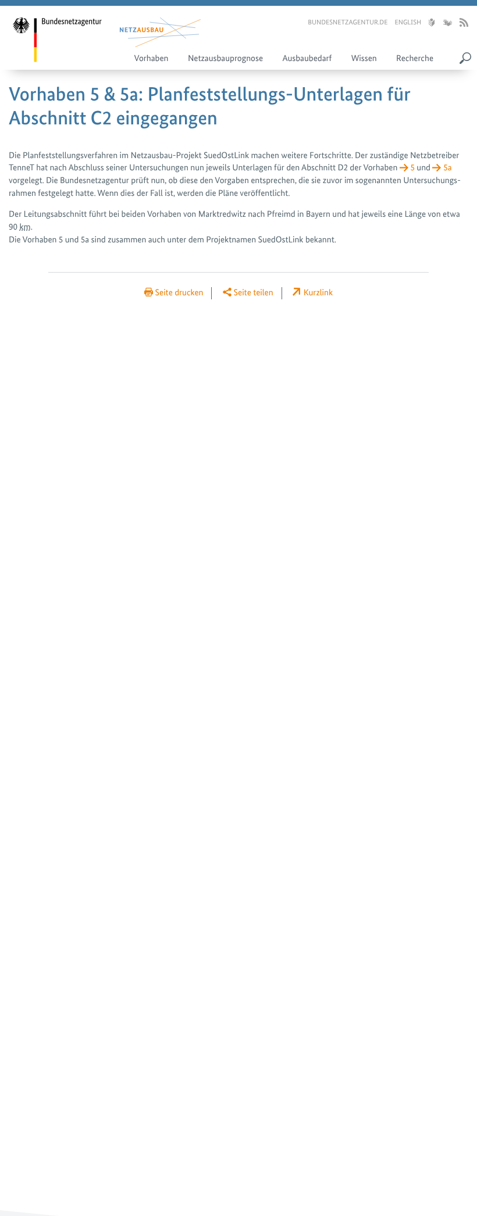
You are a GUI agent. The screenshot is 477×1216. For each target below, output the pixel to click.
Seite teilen (253, 292)
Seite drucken (179, 292)
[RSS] (464, 23)
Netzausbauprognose (225, 58)
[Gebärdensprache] (447, 23)
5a (447, 167)
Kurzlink (318, 292)
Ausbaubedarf (307, 58)
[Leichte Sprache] (431, 23)
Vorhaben (151, 58)
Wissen (364, 58)
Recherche (414, 58)
